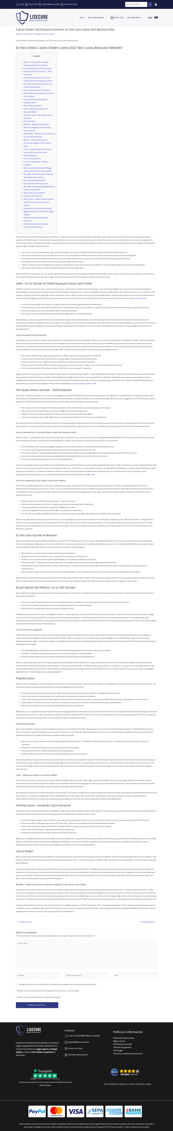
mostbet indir (89, 474)
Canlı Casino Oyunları (32, 158)
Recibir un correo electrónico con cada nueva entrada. (39, 997)
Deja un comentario (24, 34)
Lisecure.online (116, 1127)
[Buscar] (150, 4)
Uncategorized (39, 34)
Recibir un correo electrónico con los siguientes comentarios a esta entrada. (48, 991)
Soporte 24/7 (33, 4)
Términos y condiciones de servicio (128, 1053)
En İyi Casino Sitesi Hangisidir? (36, 99)
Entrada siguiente (148, 922)
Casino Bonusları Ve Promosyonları (38, 68)
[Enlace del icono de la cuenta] (156, 4)
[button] (105, 17)
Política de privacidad (122, 1044)
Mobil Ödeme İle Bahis (33, 106)
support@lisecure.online (50, 4)
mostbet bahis (141, 298)
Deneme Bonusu (30, 155)
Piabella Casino (30, 102)
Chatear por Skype (70, 4)
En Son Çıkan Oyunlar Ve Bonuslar (37, 90)
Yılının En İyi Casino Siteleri (34, 193)
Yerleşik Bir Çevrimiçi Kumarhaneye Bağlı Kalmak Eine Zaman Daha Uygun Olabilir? (39, 211)
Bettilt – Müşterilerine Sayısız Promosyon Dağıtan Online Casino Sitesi (37, 143)
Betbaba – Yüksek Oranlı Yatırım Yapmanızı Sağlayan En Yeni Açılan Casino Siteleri (37, 127)
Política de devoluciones (123, 1038)
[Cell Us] (62, 4)
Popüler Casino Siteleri (33, 196)
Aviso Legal (118, 1050)
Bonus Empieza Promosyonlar (36, 183)
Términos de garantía (122, 1047)
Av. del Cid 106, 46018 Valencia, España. (83, 1035)
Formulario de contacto (77, 1054)
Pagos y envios (119, 1041)
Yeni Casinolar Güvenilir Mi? (34, 180)
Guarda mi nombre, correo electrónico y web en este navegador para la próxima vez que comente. (58, 984)
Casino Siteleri (29, 121)
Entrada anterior (24, 922)
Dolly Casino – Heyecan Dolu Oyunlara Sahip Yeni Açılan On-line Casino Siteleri (39, 202)
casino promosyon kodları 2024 (83, 383)
